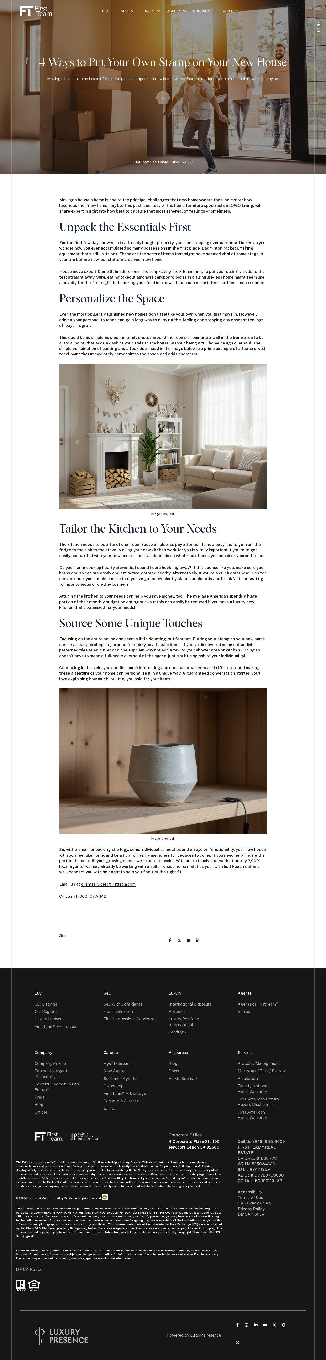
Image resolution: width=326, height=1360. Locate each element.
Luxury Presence (205, 1335)
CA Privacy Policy (254, 1203)
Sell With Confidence (123, 1004)
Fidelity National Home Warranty (253, 1089)
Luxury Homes (48, 1018)
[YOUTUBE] (265, 1325)
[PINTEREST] (237, 1342)
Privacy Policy (251, 1208)
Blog (39, 1104)
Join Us (110, 1108)
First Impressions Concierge (130, 1018)
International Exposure (190, 1004)
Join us (244, 1011)
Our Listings (46, 1004)
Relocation (248, 1078)
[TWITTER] (274, 1325)
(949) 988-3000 (269, 1141)
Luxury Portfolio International (184, 1021)
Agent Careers (117, 1063)
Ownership (114, 1086)
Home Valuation (118, 1011)
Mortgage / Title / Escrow (262, 1070)
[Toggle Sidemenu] (318, 11)
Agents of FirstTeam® (258, 1004)
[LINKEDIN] (256, 1325)
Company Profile (50, 1063)
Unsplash (168, 838)
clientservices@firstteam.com (108, 884)
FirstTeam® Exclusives (55, 1026)
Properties (179, 1011)
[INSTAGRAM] (246, 1325)
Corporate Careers (121, 1101)
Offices (41, 1112)
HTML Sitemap (183, 1078)
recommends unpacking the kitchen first (164, 271)
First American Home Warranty (252, 1115)
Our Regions (46, 1011)
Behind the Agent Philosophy (51, 1073)
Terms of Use (250, 1197)
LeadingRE (179, 1032)
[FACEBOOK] (237, 1325)
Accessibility (250, 1191)
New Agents (115, 1070)
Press (40, 1097)
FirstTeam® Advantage (125, 1093)
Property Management (259, 1063)
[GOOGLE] (284, 1325)
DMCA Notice (29, 1269)
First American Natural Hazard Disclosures (259, 1102)
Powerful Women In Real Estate (57, 1087)
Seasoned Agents (120, 1078)
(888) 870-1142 (92, 896)
